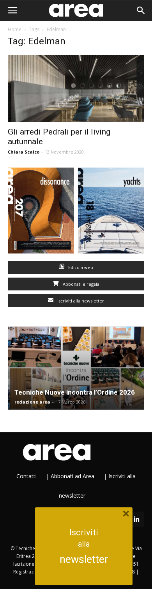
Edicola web (80, 267)
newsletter (84, 559)
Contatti (26, 476)
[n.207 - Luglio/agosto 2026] (41, 212)
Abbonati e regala (80, 284)
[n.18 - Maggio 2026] (111, 212)
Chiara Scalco (23, 152)
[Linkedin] (136, 519)
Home (14, 29)
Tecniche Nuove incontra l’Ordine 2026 (74, 392)
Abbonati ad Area (72, 476)
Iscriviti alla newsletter (80, 301)
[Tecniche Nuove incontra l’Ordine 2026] (76, 368)
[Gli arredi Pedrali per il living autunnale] (76, 88)
